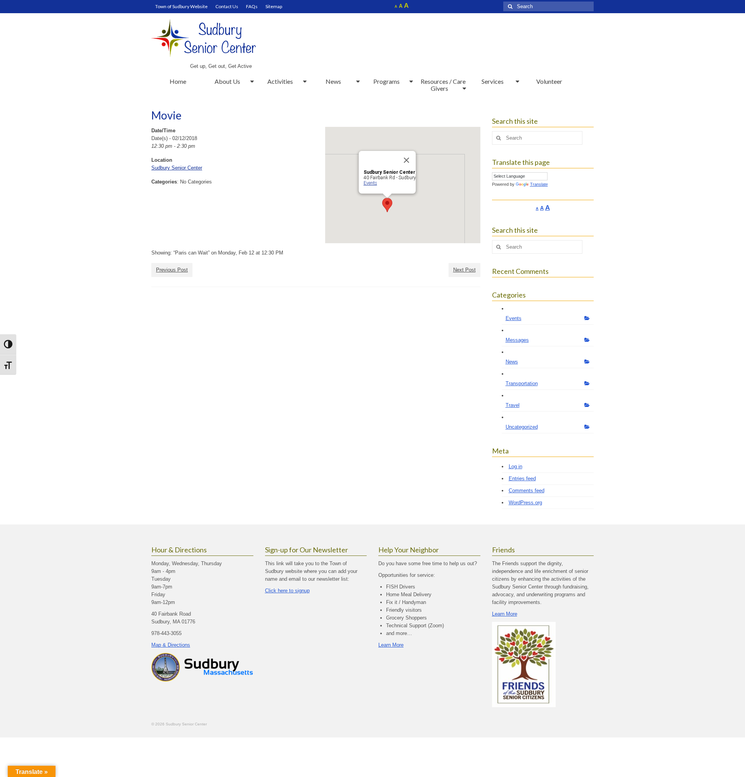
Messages (517, 340)
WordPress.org (525, 502)
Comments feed (526, 490)
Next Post (464, 270)
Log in (515, 466)
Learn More (391, 645)
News (512, 362)
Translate (539, 184)
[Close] (406, 160)
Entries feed (522, 478)
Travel (513, 405)
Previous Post (172, 270)
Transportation (522, 383)
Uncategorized (522, 427)
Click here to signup (287, 591)
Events (370, 183)
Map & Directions (170, 645)
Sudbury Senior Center (176, 168)
